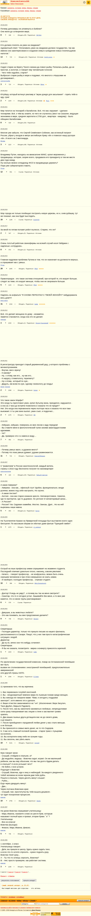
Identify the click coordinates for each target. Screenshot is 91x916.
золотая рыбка (5, 81)
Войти (12, 4)
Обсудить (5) (22, 233)
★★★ (52, 101)
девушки (3, 319)
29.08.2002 (4, 609)
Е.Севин (36, 676)
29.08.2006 (4, 481)
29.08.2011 (4, 361)
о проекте (23, 907)
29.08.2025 (4, 25)
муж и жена (4, 300)
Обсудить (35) (22, 35)
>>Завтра (11, 876)
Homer (36, 390)
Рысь (47, 101)
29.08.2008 (4, 446)
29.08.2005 (4, 517)
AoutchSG (36, 220)
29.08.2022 (4, 90)
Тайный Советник (41, 475)
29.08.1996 (4, 840)
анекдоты (10, 8)
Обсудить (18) (22, 101)
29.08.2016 (4, 239)
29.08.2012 (4, 310)
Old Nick (38, 35)
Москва (3, 141)
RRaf (36, 269)
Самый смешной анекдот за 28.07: (15, 885)
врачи (2, 387)
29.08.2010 (4, 396)
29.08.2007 (4, 462)
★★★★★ (42, 304)
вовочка (3, 797)
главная (4, 900)
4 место (25, 872)
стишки (35, 8)
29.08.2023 (4, 63)
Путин (2, 168)
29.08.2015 (4, 256)
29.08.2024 (4, 41)
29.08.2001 (4, 625)
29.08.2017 (4, 226)
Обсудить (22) (23, 57)
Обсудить (21, 84)
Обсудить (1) (22, 323)
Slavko (39, 801)
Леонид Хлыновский (42, 323)
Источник (40, 57)
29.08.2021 (4, 107)
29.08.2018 (4, 209)
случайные (20, 897)
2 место (10, 872)
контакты (16, 907)
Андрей (37, 743)
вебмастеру (30, 907)
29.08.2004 (4, 565)
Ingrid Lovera (48, 57)
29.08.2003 (4, 589)
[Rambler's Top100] (35, 914)
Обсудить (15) (22, 475)
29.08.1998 (4, 749)
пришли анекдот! (83, 900)
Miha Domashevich (40, 583)
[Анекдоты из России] (5, 3)
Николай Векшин (39, 456)
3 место (17, 872)
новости (37, 907)
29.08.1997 (4, 807)
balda (36, 304)
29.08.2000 (4, 658)
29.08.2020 (4, 129)
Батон (37, 511)
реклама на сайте (6, 907)
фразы (29, 8)
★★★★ (41, 269)
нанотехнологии (6, 471)
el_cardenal (37, 527)
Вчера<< (4, 876)
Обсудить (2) (22, 250)
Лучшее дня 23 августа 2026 (20, 1)
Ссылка (21, 172)
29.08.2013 (4, 291)
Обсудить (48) (22, 144)
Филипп (36, 619)
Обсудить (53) (22, 123)
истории (18, 8)
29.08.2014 (4, 275)
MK (35, 415)
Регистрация (19, 4)
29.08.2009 (4, 421)
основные (12, 897)
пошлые (7, 387)
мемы (24, 8)
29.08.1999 (4, 683)
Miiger (42, 84)
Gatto (35, 652)
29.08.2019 (4, 151)
